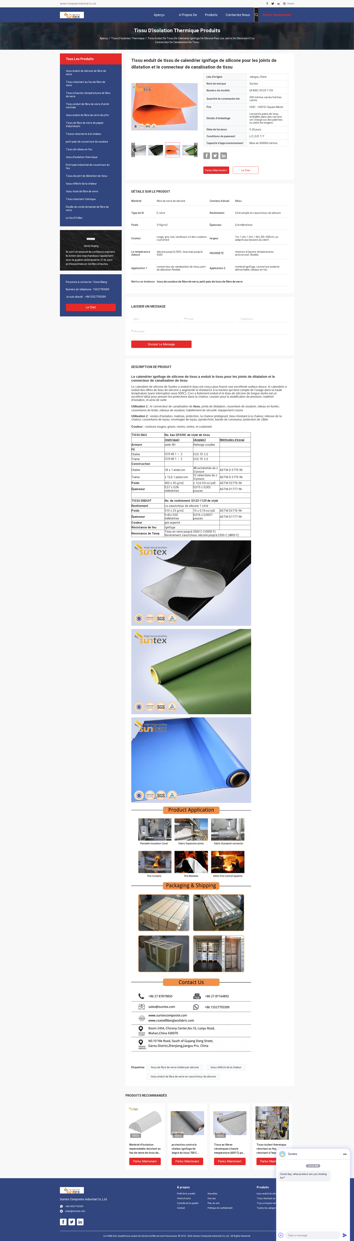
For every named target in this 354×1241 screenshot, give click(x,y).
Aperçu (104, 38)
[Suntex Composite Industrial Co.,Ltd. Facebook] (267, 3)
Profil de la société (186, 1193)
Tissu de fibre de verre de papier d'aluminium (85, 124)
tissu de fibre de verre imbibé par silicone (175, 1067)
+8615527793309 (95, 296)
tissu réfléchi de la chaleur (81, 183)
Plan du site (213, 1203)
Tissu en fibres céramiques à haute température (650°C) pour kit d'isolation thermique (230, 1149)
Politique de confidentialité (220, 1208)
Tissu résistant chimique (81, 199)
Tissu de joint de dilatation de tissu (86, 175)
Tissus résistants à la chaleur (83, 133)
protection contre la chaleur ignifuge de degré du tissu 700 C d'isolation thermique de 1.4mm (187, 1149)
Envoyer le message (161, 344)
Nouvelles (212, 1193)
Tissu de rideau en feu (79, 149)
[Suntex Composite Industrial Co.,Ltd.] (72, 14)
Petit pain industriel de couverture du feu (88, 166)
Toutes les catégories (267, 1208)
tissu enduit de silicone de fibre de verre (86, 72)
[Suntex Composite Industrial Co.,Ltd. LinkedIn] (278, 3)
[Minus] (345, 1154)
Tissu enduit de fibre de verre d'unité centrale (87, 106)
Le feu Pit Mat (74, 217)
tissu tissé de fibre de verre (82, 191)
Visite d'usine (184, 1198)
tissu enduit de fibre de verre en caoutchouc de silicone (183, 1076)
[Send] (345, 1235)
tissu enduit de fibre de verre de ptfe (87, 115)
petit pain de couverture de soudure (87, 141)
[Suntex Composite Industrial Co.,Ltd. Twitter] (272, 3)
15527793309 (101, 289)
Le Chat (91, 307)
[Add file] (281, 1235)
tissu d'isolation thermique (128, 38)
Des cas (212, 1198)
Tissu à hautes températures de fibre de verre (88, 95)
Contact (181, 1208)
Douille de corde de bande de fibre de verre (87, 208)
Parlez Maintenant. (216, 170)
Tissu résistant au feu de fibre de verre (85, 83)
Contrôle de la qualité (187, 1203)
